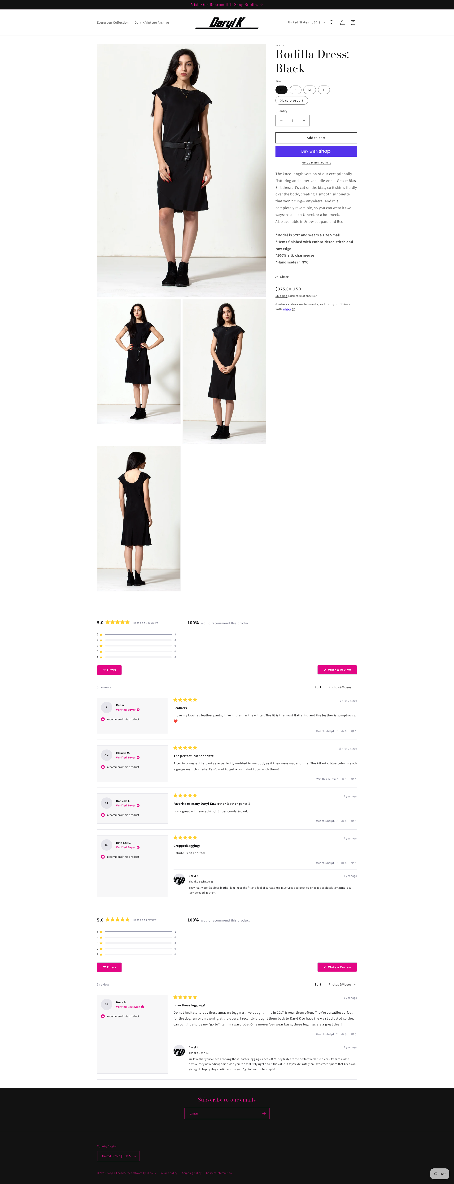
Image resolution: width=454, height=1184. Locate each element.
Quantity (281, 111)
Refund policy (169, 1173)
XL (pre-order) (291, 100)
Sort (318, 687)
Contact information (219, 1173)
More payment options (316, 162)
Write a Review (342, 671)
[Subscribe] (264, 1113)
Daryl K (111, 1173)
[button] (332, 22)
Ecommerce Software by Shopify (136, 1173)
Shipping (281, 295)
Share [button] (284, 277)
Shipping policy (192, 1173)
